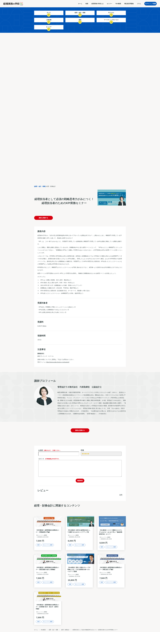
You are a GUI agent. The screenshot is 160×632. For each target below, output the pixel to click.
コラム (139, 3)
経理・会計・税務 (80, 12)
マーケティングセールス (111, 19)
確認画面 (80, 480)
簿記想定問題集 (129, 3)
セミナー (109, 3)
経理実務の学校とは (98, 3)
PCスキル (111, 12)
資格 (80, 19)
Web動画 (118, 3)
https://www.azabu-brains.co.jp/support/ (57, 362)
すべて (49, 12)
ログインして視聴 (150, 3)
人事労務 (48, 19)
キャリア (48, 27)
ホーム (80, 3)
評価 (82, 450)
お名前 (49, 450)
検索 (87, 3)
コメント (49, 459)
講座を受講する (43, 218)
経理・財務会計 (65, 629)
